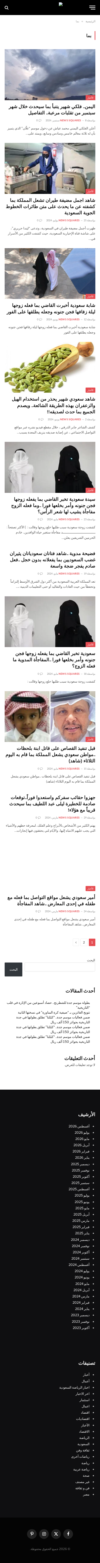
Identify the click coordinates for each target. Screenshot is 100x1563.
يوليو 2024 (82, 1271)
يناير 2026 (82, 1157)
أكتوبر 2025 (81, 1176)
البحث (91, 960)
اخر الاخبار (83, 1394)
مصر (86, 1494)
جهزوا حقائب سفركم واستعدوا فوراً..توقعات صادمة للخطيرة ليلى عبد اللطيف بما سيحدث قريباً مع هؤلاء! (52, 804)
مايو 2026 (82, 1139)
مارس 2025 (81, 1221)
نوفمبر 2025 (81, 1170)
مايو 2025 (82, 1208)
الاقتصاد (84, 1431)
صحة (86, 1475)
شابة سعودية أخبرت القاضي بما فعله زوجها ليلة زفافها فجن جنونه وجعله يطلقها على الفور (51, 309)
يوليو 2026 (82, 1132)
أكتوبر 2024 (81, 1252)
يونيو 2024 (82, 1277)
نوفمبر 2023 (81, 1321)
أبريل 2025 (81, 1214)
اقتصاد (85, 1412)
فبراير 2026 (81, 1151)
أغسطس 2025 (79, 1189)
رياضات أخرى (80, 1456)
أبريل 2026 (81, 1145)
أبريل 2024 (81, 1290)
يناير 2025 (82, 1233)
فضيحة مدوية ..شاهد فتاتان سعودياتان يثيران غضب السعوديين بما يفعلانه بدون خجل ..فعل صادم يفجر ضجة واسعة (52, 560)
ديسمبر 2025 (80, 1164)
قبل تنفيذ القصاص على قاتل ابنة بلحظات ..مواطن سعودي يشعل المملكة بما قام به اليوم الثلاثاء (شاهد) (50, 755)
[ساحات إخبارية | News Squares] (50, 7)
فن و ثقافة (82, 1488)
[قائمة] (92, 7)
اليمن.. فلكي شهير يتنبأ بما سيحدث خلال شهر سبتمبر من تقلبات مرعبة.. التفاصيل (52, 110)
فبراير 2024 (81, 1302)
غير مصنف (82, 1482)
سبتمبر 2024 (80, 1258)
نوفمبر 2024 (81, 1246)
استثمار (85, 1400)
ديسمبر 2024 (80, 1239)
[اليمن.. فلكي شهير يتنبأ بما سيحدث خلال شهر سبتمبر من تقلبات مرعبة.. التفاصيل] (50, 74)
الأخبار (90, 97)
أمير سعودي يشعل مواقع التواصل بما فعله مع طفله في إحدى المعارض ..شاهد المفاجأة (51, 901)
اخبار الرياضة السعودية (74, 1387)
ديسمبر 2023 (80, 1315)
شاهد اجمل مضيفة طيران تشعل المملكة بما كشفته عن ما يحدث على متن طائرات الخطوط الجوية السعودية (50, 207)
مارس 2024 (81, 1296)
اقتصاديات (83, 1419)
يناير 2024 (82, 1309)
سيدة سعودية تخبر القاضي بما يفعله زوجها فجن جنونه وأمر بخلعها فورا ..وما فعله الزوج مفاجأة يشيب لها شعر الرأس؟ (53, 506)
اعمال (86, 1406)
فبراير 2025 (81, 1227)
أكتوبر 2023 (81, 1327)
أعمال (86, 1381)
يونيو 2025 (82, 1202)
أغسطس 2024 (79, 1265)
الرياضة (84, 1438)
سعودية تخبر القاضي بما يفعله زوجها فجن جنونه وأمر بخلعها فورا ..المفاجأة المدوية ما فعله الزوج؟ (54, 660)
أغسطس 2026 (79, 1126)
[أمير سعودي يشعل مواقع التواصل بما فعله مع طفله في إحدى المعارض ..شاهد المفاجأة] (50, 865)
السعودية (83, 1444)
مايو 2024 (82, 1283)
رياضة (85, 1463)
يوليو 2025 (82, 1195)
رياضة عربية (81, 1469)
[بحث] (7, 7)
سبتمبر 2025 (80, 1183)
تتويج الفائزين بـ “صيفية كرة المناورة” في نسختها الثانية (54, 1012)
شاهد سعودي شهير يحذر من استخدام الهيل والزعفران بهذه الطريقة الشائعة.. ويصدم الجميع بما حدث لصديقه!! (53, 406)
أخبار (86, 1375)
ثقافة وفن (83, 1450)
